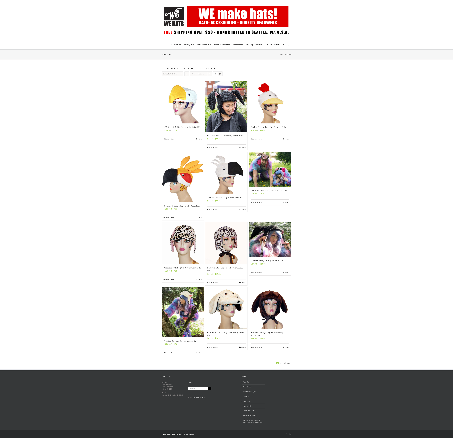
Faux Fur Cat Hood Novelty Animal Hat (180, 341)
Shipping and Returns (250, 416)
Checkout (246, 396)
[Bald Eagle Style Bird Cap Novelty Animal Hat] (183, 102)
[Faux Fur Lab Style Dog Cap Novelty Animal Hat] (226, 308)
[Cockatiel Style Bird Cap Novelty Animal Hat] (183, 177)
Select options (169, 139)
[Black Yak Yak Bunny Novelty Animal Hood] (226, 106)
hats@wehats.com (199, 397)
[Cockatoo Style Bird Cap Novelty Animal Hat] (226, 173)
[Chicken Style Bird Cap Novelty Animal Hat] (270, 102)
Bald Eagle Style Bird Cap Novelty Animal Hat (182, 127)
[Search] (287, 44)
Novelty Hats (247, 406)
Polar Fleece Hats (249, 411)
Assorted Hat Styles (249, 392)
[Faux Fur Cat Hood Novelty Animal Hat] (183, 312)
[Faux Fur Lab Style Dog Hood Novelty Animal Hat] (270, 308)
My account (247, 401)
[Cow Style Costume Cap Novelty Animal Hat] (270, 169)
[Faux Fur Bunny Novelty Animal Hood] (270, 239)
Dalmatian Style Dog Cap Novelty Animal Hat (182, 268)
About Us (246, 382)
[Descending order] (187, 74)
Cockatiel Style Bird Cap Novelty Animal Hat (182, 206)
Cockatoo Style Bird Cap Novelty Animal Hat (225, 197)
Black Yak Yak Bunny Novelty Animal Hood (225, 135)
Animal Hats (247, 387)
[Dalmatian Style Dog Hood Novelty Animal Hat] (226, 243)
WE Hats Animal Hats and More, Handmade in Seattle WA (253, 421)
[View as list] (220, 74)
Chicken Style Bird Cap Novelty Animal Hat (268, 127)
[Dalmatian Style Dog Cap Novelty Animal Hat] (183, 243)
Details (199, 139)
